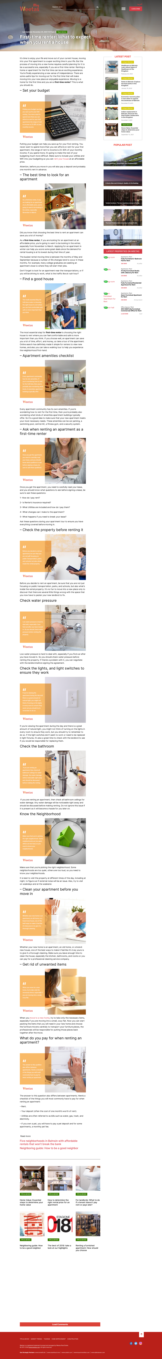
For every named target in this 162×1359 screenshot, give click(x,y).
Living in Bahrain (127, 62)
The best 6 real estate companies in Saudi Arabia (121, 223)
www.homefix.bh (40, 1352)
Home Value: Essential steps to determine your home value (31, 1202)
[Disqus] (60, 1291)
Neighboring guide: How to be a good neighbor (49, 1148)
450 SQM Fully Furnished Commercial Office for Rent (131, 310)
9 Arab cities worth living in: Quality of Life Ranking (122, 183)
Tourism (47, 1339)
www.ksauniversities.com (81, 1352)
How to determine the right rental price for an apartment (59, 1202)
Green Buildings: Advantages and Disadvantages (121, 163)
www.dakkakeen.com (98, 1352)
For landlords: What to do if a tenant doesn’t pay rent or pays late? (88, 1202)
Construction (72, 1339)
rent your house (61, 159)
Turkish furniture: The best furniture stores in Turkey (122, 203)
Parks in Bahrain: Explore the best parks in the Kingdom (130, 83)
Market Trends (36, 1339)
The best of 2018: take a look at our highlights (59, 1246)
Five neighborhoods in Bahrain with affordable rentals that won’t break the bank (48, 1142)
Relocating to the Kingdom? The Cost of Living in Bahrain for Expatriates (121, 242)
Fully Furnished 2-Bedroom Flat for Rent (131, 259)
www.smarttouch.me (53, 1352)
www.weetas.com (34, 1347)
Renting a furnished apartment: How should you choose (87, 1247)
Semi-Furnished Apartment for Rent (131, 296)
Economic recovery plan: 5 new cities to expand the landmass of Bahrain (130, 98)
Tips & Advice (62, 32)
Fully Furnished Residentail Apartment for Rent (131, 284)
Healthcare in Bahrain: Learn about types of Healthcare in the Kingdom (129, 68)
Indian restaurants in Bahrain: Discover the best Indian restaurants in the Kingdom (130, 114)
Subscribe (135, 9)
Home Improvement (59, 1339)
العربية (139, 4)
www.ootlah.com (67, 1352)
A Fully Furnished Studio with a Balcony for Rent (130, 272)
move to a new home (39, 1018)
